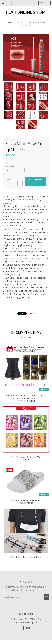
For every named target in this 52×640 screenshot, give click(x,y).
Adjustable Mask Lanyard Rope (26, 557)
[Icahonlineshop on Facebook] (23, 628)
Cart (46, 3)
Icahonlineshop (25, 12)
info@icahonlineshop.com (26, 622)
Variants (10, 166)
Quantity (10, 179)
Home (9, 23)
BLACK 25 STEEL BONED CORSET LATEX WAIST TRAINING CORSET (26, 397)
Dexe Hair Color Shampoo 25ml (26, 457)
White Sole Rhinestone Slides (26, 500)
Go (46, 597)
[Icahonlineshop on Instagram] (28, 628)
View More (26, 337)
